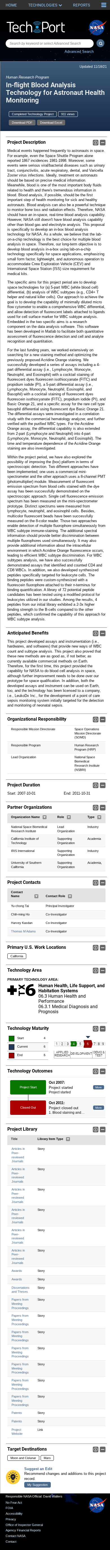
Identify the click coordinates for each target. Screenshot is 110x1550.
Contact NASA (15, 1536)
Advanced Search (79, 51)
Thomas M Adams (23, 931)
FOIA (9, 1508)
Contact (11, 1541)
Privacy (11, 1519)
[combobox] (50, 43)
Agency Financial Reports (23, 1530)
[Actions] (45, 817)
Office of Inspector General (24, 1525)
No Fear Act (14, 1502)
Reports (81, 5)
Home (11, 5)
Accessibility (14, 1513)
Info (95, 142)
